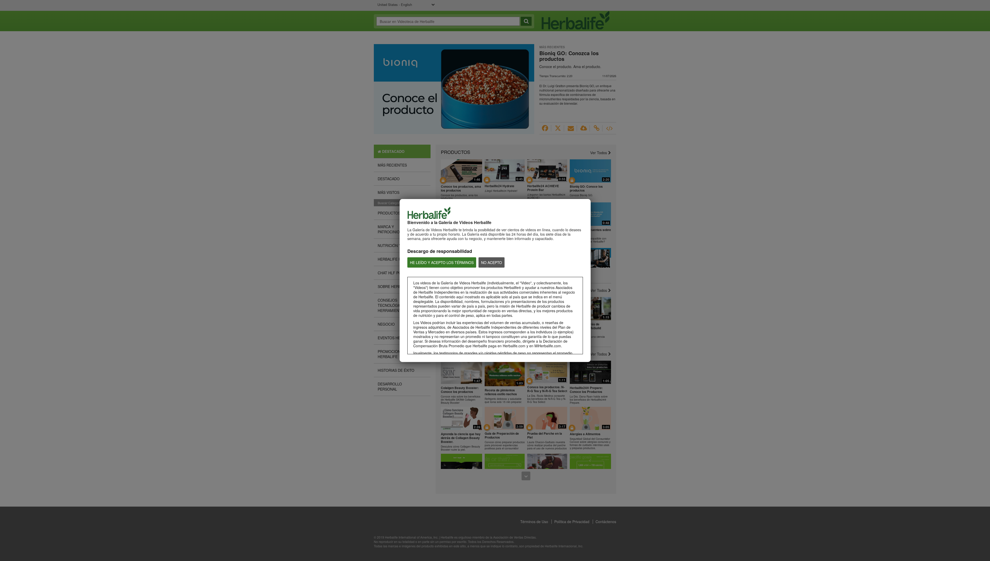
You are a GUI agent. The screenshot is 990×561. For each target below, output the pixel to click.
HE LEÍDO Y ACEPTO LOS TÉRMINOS (442, 262)
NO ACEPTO (491, 262)
